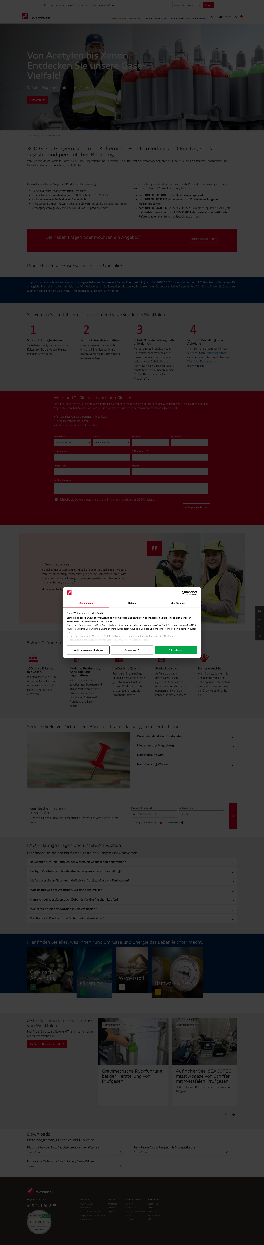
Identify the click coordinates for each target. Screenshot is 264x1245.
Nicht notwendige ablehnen (88, 650)
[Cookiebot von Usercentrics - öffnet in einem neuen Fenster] (184, 593)
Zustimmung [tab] (86, 603)
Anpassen (130, 650)
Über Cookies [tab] (177, 603)
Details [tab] (132, 603)
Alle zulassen (176, 650)
